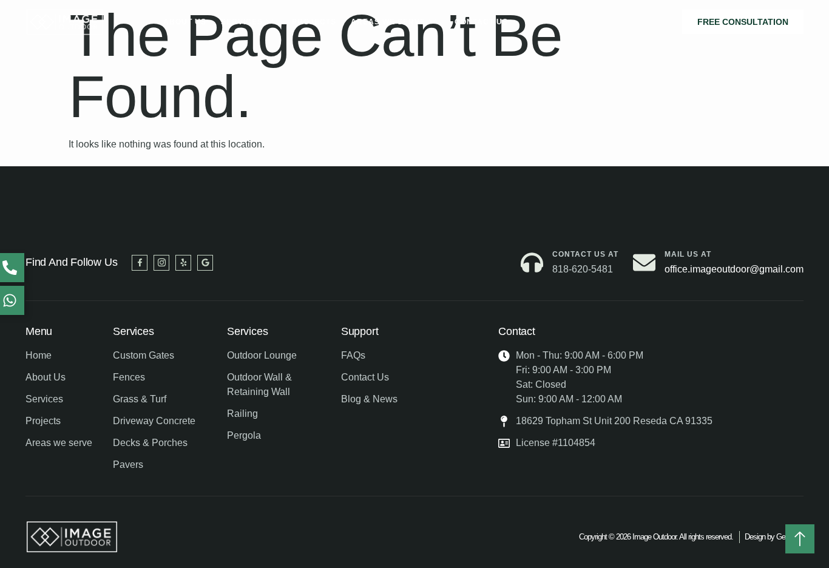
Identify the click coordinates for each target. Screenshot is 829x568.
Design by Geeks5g (774, 536)
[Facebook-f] (139, 263)
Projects (314, 22)
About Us (184, 22)
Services (242, 22)
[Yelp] (183, 263)
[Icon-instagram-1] (161, 263)
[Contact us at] (532, 262)
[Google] (205, 263)
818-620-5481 (582, 269)
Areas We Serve (388, 22)
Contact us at (585, 254)
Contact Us (481, 22)
